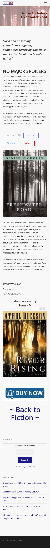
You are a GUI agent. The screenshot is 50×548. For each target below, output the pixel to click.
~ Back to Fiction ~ (25, 413)
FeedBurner (30, 466)
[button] (45, 3)
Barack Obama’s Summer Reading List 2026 (21, 492)
